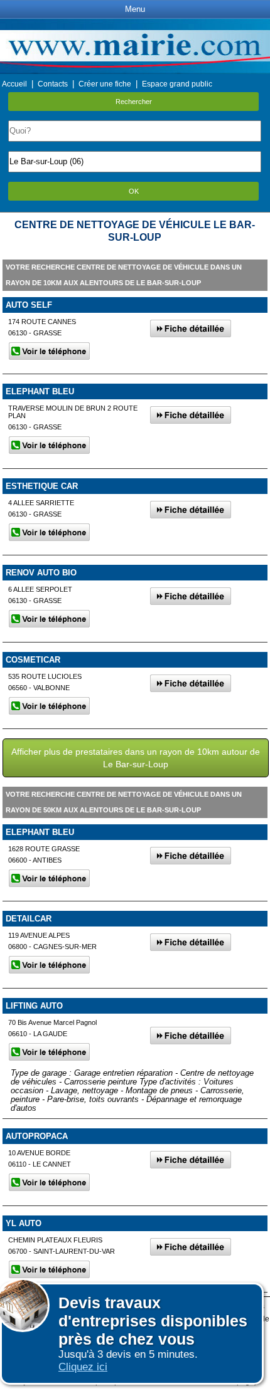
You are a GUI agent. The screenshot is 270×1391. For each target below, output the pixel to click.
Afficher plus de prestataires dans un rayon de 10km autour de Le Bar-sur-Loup (135, 758)
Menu (135, 9)
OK (134, 191)
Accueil (14, 84)
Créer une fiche (104, 84)
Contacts (53, 84)
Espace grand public (177, 84)
